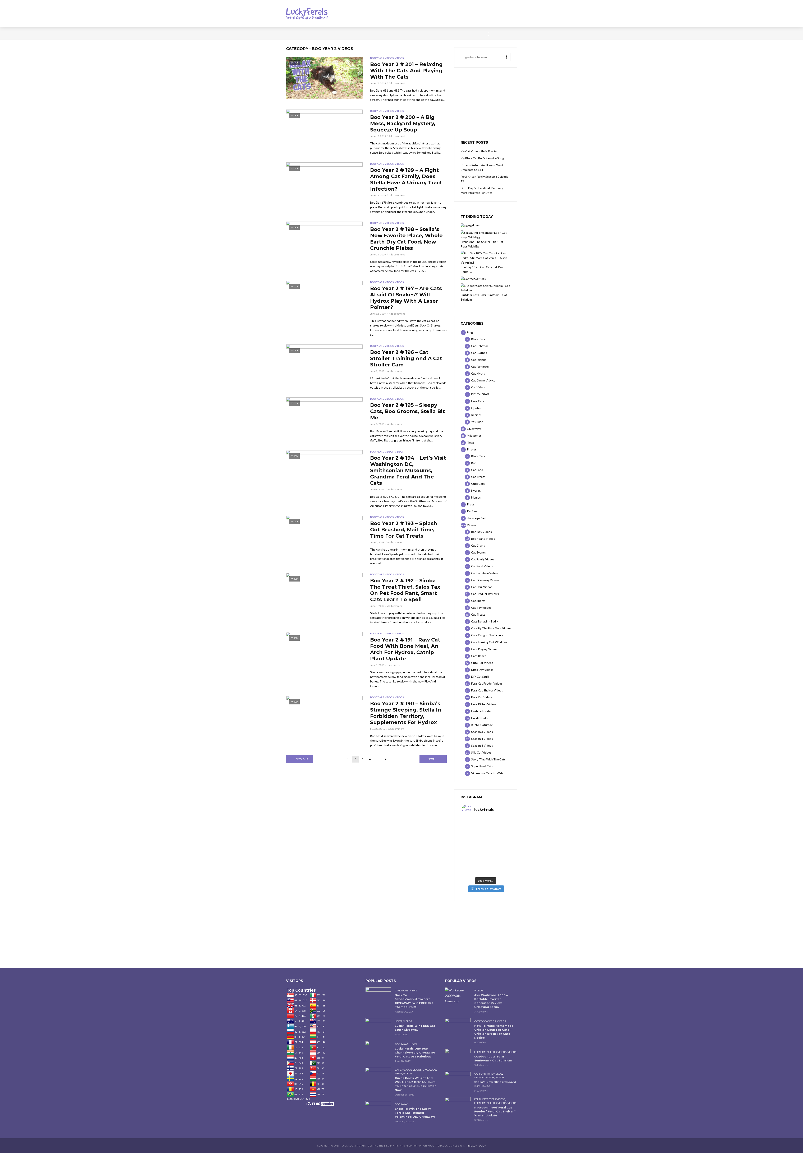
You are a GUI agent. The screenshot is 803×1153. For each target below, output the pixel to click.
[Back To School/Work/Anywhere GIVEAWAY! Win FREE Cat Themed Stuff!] (378, 995)
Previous (302, 759)
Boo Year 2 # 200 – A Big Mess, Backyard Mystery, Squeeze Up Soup (402, 123)
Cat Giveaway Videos (408, 1069)
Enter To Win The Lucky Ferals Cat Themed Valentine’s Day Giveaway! (415, 1112)
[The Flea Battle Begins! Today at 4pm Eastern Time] (474, 825)
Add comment (397, 83)
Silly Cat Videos (484, 1077)
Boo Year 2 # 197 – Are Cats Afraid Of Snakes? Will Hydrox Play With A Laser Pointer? (406, 297)
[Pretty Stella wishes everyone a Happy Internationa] (474, 854)
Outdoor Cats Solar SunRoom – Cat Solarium (493, 1058)
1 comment (393, 665)
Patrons (447, 33)
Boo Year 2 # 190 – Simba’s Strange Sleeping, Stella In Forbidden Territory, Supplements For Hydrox (405, 712)
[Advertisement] (485, 101)
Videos (335, 33)
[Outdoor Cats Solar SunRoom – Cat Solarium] (458, 1057)
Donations (374, 33)
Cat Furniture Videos (488, 1073)
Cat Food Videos (485, 1021)
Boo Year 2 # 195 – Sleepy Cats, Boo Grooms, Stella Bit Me (407, 411)
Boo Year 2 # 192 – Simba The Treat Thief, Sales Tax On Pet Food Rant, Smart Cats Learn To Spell (405, 590)
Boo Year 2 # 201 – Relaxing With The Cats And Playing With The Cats (406, 70)
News (305, 33)
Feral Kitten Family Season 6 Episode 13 (484, 179)
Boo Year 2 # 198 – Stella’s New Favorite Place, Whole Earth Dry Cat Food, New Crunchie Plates (406, 238)
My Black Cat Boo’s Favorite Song (482, 158)
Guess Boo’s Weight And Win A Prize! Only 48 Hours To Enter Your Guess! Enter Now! (415, 1084)
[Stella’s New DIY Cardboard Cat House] (458, 1080)
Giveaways (401, 990)
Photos (353, 33)
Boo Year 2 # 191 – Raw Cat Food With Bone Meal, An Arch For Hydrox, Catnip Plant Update (405, 649)
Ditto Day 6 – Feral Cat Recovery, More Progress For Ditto (482, 190)
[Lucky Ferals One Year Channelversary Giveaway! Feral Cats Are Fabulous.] (378, 1049)
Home (290, 33)
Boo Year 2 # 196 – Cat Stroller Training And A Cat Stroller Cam (406, 358)
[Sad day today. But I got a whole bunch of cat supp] (474, 840)
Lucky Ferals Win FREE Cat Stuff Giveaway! (415, 1027)
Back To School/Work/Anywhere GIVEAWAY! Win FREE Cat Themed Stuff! (414, 1001)
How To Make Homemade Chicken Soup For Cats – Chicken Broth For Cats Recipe (493, 1031)
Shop (394, 33)
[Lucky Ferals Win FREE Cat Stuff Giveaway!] (378, 1026)
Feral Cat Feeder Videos (489, 1099)
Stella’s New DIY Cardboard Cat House (495, 1084)
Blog (320, 33)
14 (384, 759)
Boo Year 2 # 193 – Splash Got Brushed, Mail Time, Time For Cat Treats (403, 529)
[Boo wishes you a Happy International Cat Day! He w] (497, 840)
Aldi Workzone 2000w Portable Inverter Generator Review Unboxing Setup (491, 1001)
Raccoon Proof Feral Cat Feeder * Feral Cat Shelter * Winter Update (494, 1111)
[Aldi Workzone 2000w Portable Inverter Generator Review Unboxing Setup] (458, 995)
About (429, 33)
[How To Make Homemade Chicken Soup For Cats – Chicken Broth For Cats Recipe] (458, 1026)
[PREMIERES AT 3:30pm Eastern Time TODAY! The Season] (497, 825)
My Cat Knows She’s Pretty (479, 151)
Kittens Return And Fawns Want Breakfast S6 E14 (482, 167)
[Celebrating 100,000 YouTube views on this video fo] (497, 868)
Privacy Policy (476, 1145)
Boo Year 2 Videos (382, 58)
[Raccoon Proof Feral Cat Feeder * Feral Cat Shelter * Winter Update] (458, 1105)
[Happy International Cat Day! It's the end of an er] (474, 868)
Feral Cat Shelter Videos (490, 1052)
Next (431, 759)
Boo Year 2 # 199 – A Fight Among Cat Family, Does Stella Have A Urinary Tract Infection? (406, 179)
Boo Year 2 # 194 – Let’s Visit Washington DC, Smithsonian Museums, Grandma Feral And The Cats (408, 470)
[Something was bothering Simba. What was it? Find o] (497, 854)
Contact (411, 33)
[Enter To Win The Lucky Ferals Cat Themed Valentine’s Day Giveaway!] (378, 1109)
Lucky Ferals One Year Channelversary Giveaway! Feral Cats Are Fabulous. (415, 1052)
